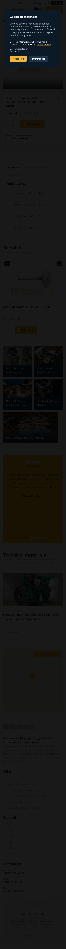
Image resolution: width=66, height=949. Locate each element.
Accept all (18, 58)
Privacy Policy (44, 44)
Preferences (38, 58)
